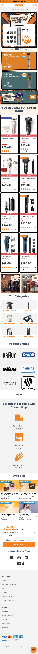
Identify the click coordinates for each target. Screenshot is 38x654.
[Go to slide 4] (20, 49)
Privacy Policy (6, 623)
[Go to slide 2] (13, 49)
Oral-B (4, 216)
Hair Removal (5, 481)
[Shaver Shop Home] (19, 5)
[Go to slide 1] (11, 49)
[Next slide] (30, 49)
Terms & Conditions (8, 600)
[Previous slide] (7, 49)
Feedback (5, 627)
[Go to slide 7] (27, 49)
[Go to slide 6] (25, 49)
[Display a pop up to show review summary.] (36, 150)
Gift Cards (5, 588)
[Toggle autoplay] (34, 49)
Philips (23, 138)
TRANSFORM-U (26, 178)
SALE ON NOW (19, 1)
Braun (4, 138)
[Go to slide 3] (17, 49)
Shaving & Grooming (27, 502)
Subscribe (19, 544)
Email (21, 529)
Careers (4, 619)
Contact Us (5, 580)
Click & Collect (7, 596)
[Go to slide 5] (22, 49)
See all (19, 394)
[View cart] (36, 5)
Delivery (4, 592)
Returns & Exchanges (9, 584)
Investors (5, 611)
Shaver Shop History (8, 615)
